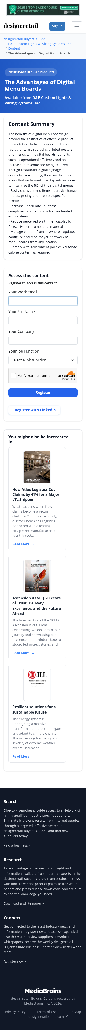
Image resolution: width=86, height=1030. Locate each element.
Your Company (21, 331)
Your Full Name (21, 311)
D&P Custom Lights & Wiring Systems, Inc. (40, 44)
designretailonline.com (46, 1016)
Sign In (57, 26)
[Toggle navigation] (76, 26)
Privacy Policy (15, 1012)
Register (43, 392)
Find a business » (17, 845)
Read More (20, 544)
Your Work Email (22, 291)
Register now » (15, 961)
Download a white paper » (24, 903)
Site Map (74, 1012)
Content (14, 48)
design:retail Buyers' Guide (24, 39)
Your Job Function (23, 351)
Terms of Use (46, 1012)
